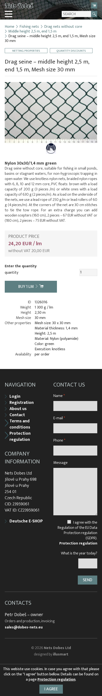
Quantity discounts (71, 50)
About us (18, 408)
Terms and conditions (19, 424)
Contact (17, 415)
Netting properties (26, 50)
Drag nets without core (63, 26)
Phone (59, 440)
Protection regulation (20, 436)
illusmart (60, 654)
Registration (21, 402)
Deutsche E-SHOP (26, 521)
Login (14, 396)
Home (9, 26)
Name (59, 396)
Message (60, 463)
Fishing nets (29, 26)
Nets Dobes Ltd (57, 648)
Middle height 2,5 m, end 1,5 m (32, 31)
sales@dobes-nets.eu (24, 627)
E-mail (59, 418)
